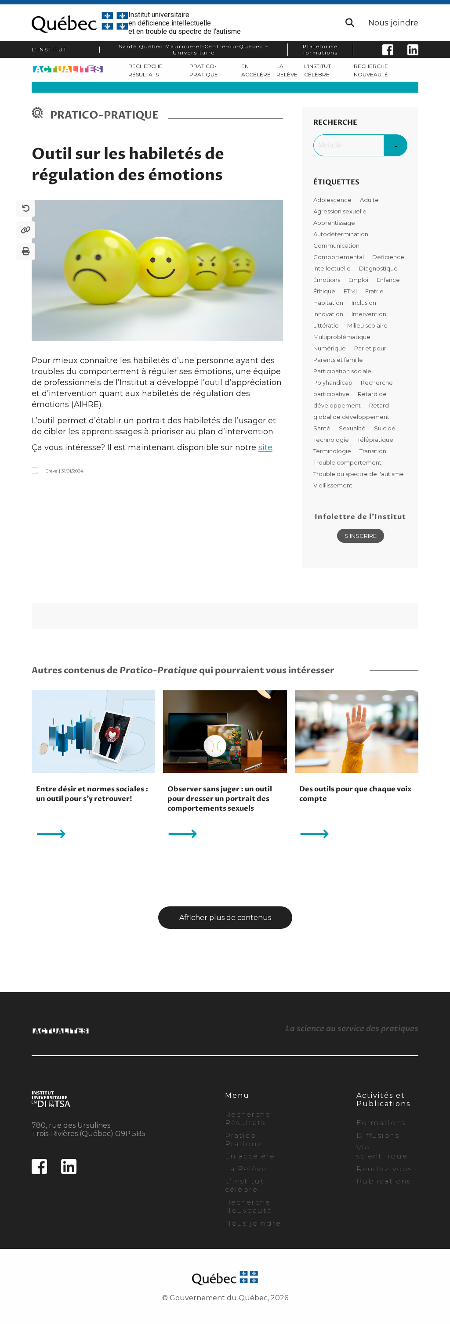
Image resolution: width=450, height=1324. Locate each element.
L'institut (49, 50)
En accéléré (250, 1156)
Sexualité (353, 428)
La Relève (246, 1169)
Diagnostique (378, 268)
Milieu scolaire (367, 325)
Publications (383, 1181)
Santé (322, 428)
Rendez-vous (384, 1169)
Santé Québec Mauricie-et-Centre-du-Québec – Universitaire (194, 49)
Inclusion (364, 302)
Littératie (326, 325)
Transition (372, 451)
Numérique (330, 348)
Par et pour (370, 348)
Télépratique (375, 439)
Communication (336, 245)
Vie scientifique (382, 1152)
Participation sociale (342, 371)
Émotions (327, 279)
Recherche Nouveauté (248, 1206)
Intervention (369, 313)
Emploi (359, 279)
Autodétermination (340, 234)
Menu (237, 1095)
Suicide (385, 428)
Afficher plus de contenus (225, 917)
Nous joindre (393, 23)
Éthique (325, 291)
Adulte (369, 199)
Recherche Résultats (248, 1118)
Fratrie (374, 291)
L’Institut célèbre (245, 1185)
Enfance (388, 279)
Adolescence (333, 199)
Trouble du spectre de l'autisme (358, 473)
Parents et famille (338, 359)
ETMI (351, 291)
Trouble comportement (347, 462)
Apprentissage (334, 222)
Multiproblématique (341, 336)
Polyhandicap (333, 382)
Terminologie (332, 451)
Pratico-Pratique (244, 1139)
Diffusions (377, 1135)
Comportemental (339, 256)
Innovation (329, 313)
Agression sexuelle (340, 211)
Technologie (331, 439)
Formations (381, 1122)
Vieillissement (332, 485)
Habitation (329, 302)
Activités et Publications (383, 1099)
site (265, 447)
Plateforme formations (320, 49)
